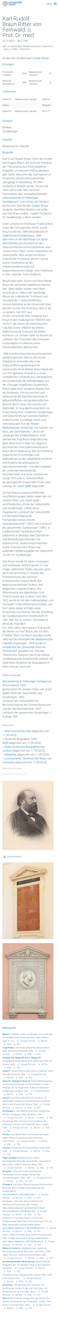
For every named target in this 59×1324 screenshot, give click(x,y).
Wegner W (36, 1057)
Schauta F (7, 1171)
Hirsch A (17, 1248)
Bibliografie (9, 1027)
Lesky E (6, 1098)
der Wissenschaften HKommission (18, 1261)
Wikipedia (10, 754)
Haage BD (19, 1057)
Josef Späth (24, 486)
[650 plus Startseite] (29, 4)
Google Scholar (28, 1041)
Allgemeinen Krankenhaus (18, 235)
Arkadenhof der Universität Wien (21, 647)
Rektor (40, 327)
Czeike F (6, 1071)
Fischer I (6, 1134)
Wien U (5, 1298)
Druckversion (14, 857)
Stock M (26, 1081)
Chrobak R (7, 1184)
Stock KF (6, 1081)
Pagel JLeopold (9, 1158)
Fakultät (7, 139)
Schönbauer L (8, 1111)
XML (9, 1044)
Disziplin (7, 120)
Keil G (27, 1057)
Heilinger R (17, 1081)
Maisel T (6, 1034)
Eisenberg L (7, 1285)
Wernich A (7, 1248)
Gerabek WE (8, 1057)
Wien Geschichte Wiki (18, 731)
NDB (5, 742)
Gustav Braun (41, 58)
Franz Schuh (44, 223)
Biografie (7, 152)
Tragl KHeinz (8, 1047)
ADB (33, 739)
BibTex (44, 1041)
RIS (18, 1044)
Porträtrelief (9, 651)
